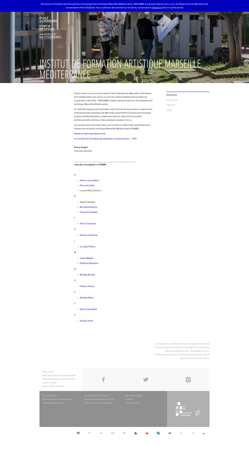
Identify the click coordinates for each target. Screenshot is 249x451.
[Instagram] (188, 373)
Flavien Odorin (87, 286)
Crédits (129, 399)
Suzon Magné (86, 258)
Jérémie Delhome (89, 235)
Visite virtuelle (49, 383)
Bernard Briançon (88, 207)
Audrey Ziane (86, 321)
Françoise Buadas (89, 212)
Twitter (170, 105)
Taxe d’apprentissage (53, 403)
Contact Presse (133, 403)
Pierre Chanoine (88, 224)
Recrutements (49, 396)
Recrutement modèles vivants (57, 399)
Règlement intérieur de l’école (99, 399)
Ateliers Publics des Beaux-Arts (90, 134)
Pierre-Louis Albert (89, 180)
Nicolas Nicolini (87, 275)
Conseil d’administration (96, 396)
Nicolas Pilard (86, 298)
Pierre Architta (87, 185)
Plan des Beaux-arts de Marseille (58, 379)
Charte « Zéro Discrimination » (99, 403)
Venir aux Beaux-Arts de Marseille (59, 375)
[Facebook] (103, 373)
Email (169, 110)
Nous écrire (48, 372)
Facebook (172, 100)
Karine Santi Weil (88, 309)
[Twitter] (145, 373)
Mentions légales (134, 396)
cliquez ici (157, 8)
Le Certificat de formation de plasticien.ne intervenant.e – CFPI (105, 139)
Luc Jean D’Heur (88, 247)
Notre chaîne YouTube (53, 386)
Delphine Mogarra (89, 263)
